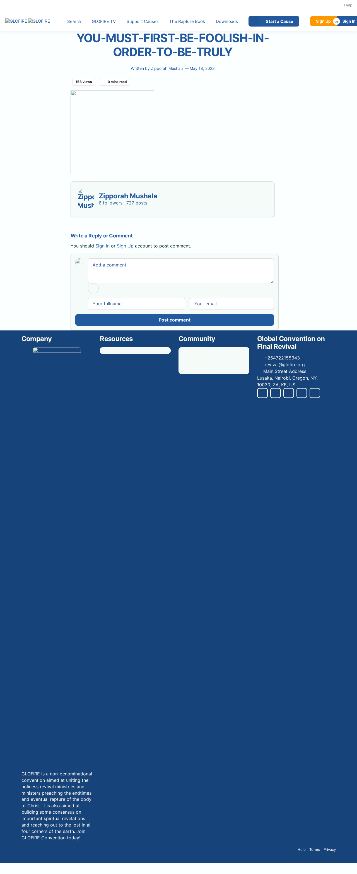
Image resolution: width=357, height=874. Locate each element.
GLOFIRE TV (104, 21)
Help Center (202, 370)
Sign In (102, 246)
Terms (314, 849)
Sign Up (323, 21)
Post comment (174, 320)
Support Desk (204, 364)
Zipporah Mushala (168, 68)
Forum (196, 350)
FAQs (116, 350)
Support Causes (143, 21)
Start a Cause (279, 21)
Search (74, 21)
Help (348, 5)
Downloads (227, 21)
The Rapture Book (187, 21)
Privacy (330, 849)
